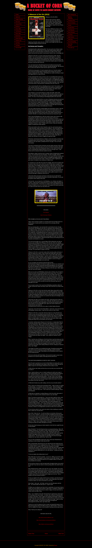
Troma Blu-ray (71, 47)
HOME (17, 14)
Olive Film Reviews (70, 45)
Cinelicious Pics (71, 20)
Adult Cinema (71, 37)
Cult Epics (17, 45)
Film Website (46, 212)
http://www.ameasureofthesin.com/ (46, 517)
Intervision (17, 21)
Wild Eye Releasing (70, 17)
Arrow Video (18, 28)
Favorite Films (71, 27)
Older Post (61, 533)
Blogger (55, 545)
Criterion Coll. (18, 40)
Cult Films (17, 42)
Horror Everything (72, 41)
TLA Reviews (18, 31)
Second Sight (18, 47)
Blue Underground (72, 14)
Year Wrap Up (71, 30)
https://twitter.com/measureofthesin (46, 524)
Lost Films (70, 34)
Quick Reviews (71, 32)
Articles (69, 25)
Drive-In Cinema (71, 22)
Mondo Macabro (19, 38)
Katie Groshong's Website (46, 215)
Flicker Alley (18, 33)
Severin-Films (18, 24)
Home (46, 533)
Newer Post (31, 533)
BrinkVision (17, 35)
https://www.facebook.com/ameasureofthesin (46, 520)
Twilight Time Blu (19, 19)
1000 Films (70, 39)
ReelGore (17, 26)
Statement (17, 17)
